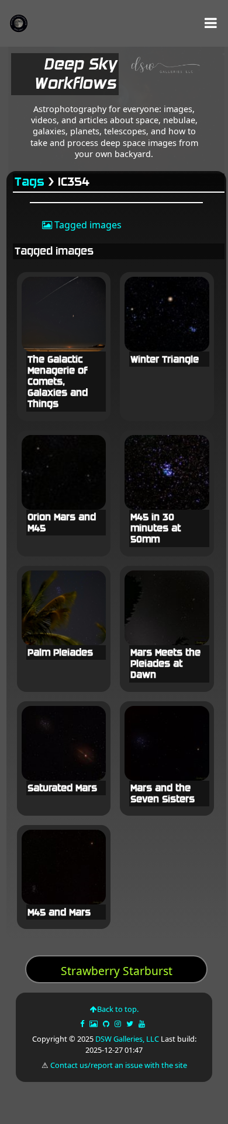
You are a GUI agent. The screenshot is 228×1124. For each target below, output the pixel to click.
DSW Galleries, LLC (127, 1038)
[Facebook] (83, 1023)
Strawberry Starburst (116, 971)
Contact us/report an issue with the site (118, 1065)
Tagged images (87, 224)
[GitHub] (107, 1023)
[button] (211, 23)
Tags (30, 182)
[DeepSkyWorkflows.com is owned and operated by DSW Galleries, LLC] (162, 76)
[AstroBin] (94, 1023)
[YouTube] (143, 1023)
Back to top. (118, 1009)
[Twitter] (130, 1023)
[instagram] (118, 1023)
